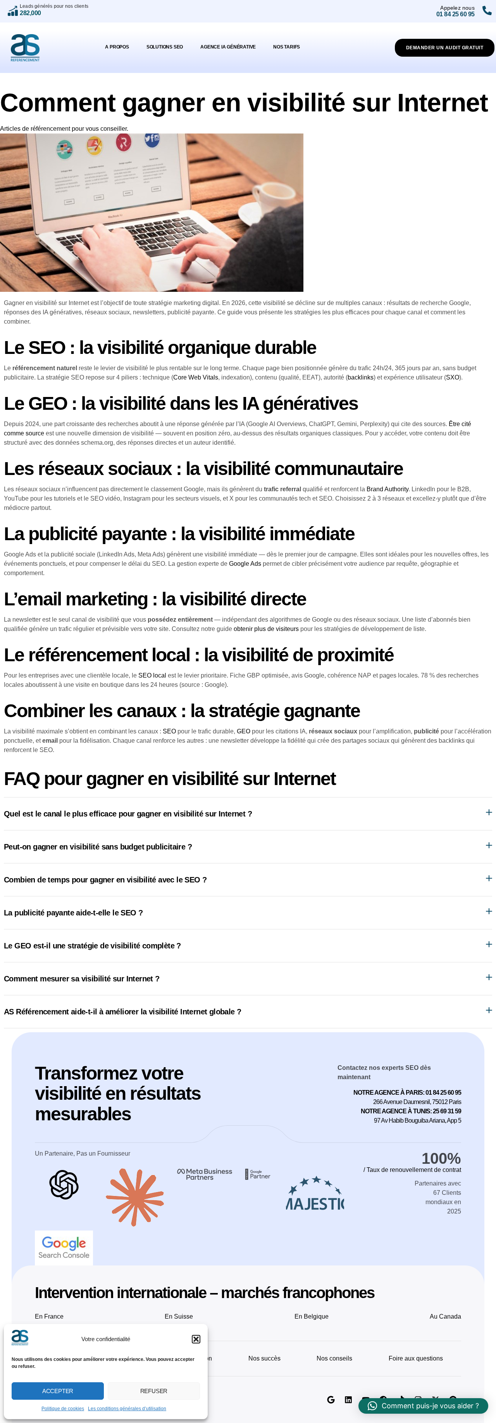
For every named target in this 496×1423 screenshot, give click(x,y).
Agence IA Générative (228, 47)
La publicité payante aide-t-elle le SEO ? (73, 912)
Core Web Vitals (195, 377)
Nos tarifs (286, 47)
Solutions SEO (164, 47)
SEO (169, 731)
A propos (117, 47)
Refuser (154, 1391)
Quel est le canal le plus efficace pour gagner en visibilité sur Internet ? (128, 813)
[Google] (331, 1399)
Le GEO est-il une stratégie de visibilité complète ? (92, 945)
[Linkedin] (348, 1399)
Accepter (57, 1391)
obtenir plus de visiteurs (266, 629)
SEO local (152, 675)
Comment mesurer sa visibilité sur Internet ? (82, 978)
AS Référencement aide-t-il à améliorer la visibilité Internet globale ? (122, 1011)
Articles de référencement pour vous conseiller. (64, 128)
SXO (452, 377)
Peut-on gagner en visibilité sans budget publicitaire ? (98, 846)
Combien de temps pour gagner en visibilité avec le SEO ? (105, 879)
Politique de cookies (62, 1408)
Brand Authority (387, 489)
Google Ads (245, 563)
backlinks (361, 377)
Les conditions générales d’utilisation (127, 1408)
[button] (196, 1339)
